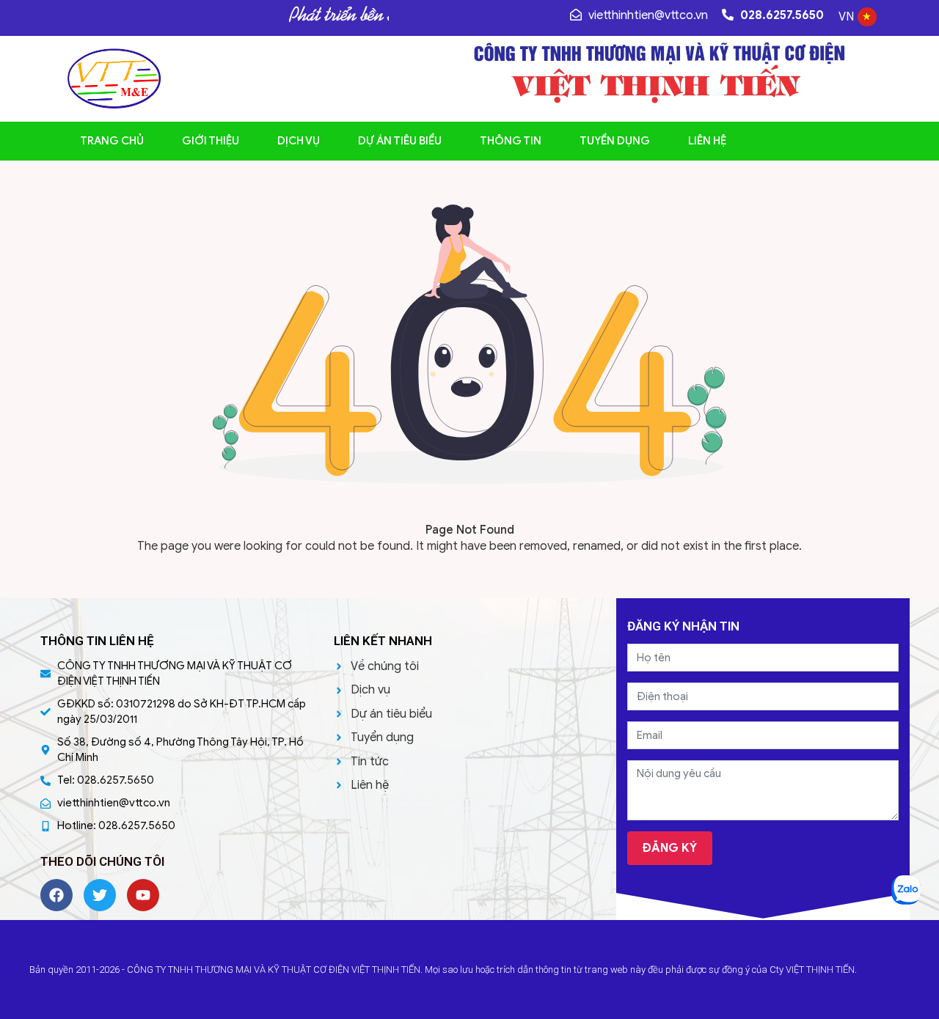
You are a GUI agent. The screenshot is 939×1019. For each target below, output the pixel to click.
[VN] (867, 22)
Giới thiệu (210, 140)
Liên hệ (707, 140)
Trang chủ (112, 140)
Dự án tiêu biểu (400, 140)
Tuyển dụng (615, 140)
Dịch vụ (298, 140)
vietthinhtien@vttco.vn (646, 15)
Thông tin (510, 140)
